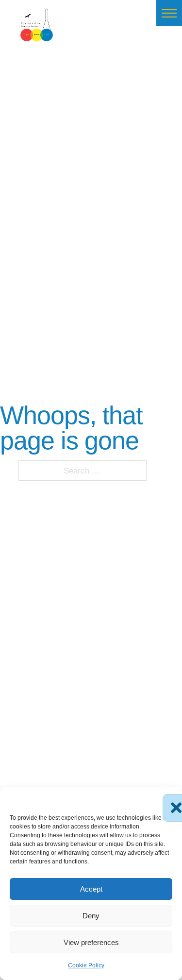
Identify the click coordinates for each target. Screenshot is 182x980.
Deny (91, 916)
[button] (169, 13)
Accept (91, 889)
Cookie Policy (86, 965)
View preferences (91, 942)
